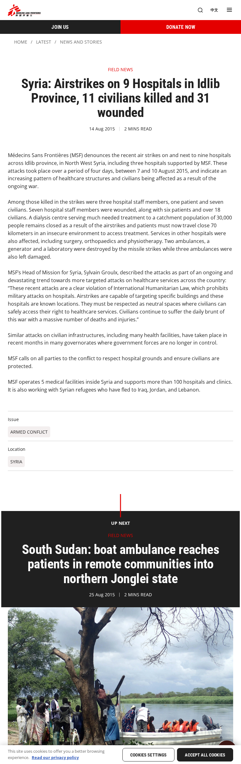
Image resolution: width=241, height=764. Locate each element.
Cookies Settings (148, 754)
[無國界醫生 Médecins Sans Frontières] (24, 10)
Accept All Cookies (205, 754)
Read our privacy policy (55, 757)
